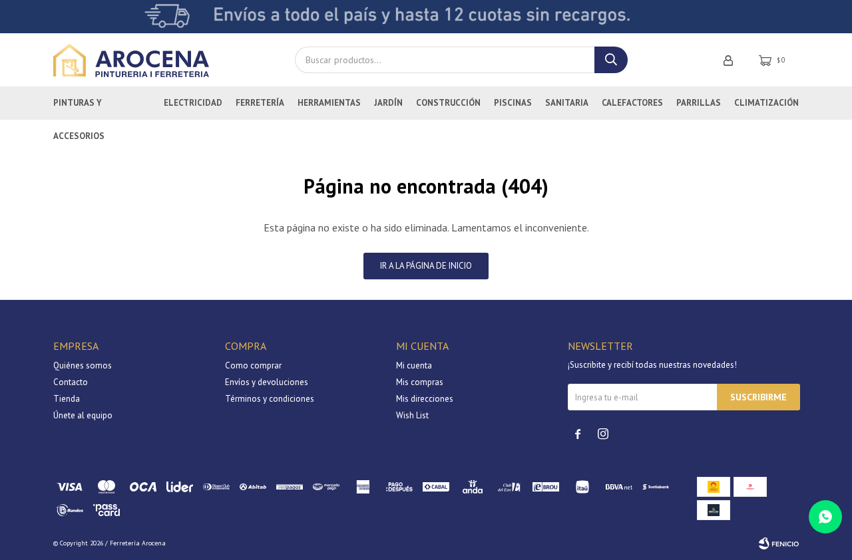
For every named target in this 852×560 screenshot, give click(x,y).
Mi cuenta (414, 365)
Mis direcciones (424, 398)
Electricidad (193, 102)
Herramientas (329, 102)
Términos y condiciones (269, 398)
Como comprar (253, 365)
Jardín (388, 102)
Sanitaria (566, 102)
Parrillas (698, 102)
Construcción (448, 102)
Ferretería (260, 102)
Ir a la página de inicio (426, 265)
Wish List (412, 415)
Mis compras (419, 382)
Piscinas (513, 102)
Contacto (70, 382)
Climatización (766, 102)
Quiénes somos (82, 365)
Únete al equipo (82, 415)
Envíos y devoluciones (266, 382)
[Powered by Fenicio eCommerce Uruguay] (779, 543)
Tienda (66, 398)
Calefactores (632, 102)
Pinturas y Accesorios (79, 108)
